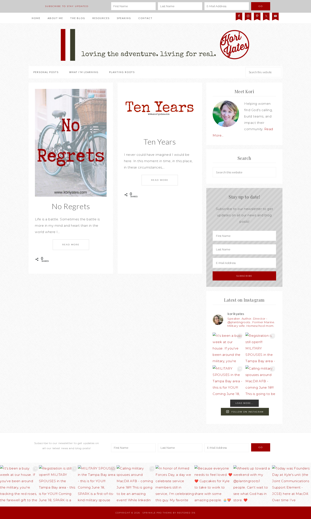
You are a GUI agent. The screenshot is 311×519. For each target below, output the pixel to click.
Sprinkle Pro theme (157, 513)
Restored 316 (186, 513)
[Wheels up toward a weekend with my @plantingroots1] (252, 484)
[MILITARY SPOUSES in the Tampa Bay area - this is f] (228, 380)
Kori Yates (155, 45)
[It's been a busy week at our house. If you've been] (228, 348)
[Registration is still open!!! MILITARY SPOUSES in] (260, 348)
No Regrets (71, 206)
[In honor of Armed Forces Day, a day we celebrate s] (175, 484)
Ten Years (159, 141)
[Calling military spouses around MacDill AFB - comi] (260, 380)
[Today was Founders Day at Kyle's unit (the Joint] (291, 484)
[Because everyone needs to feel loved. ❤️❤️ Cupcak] (213, 484)
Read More (71, 244)
